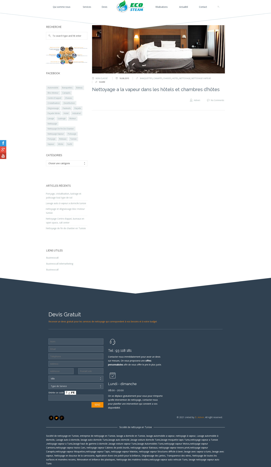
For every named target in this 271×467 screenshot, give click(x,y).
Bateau (79, 87)
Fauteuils (67, 108)
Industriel (76, 113)
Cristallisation (54, 103)
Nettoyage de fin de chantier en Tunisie (66, 228)
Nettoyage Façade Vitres (52, 54)
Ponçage (51, 139)
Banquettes (67, 87)
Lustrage (62, 118)
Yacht (69, 144)
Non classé (102, 78)
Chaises (68, 98)
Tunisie (73, 139)
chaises (167, 78)
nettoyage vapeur (201, 78)
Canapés (66, 93)
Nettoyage (52, 123)
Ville (53, 378)
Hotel (66, 113)
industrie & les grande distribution (78, 61)
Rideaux (62, 139)
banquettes (146, 78)
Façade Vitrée (54, 113)
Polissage (72, 134)
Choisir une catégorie (59, 163)
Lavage (51, 118)
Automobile (53, 87)
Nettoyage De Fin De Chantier (61, 128)
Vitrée (60, 144)
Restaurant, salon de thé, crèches (55, 61)
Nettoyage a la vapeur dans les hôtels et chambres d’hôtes (156, 89)
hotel (175, 78)
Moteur (72, 118)
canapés (158, 78)
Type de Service (59, 386)
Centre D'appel (54, 98)
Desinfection (69, 103)
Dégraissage (53, 108)
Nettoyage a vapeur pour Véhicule (54, 47)
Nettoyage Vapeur (56, 134)
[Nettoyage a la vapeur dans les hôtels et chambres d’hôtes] (158, 49)
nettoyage (185, 78)
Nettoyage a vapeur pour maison (78, 47)
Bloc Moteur (53, 93)
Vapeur (51, 144)
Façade (77, 108)
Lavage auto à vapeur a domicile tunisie (66, 203)
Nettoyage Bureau (79, 54)
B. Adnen (199, 417)
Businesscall (52, 257)
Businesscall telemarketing (59, 263)
